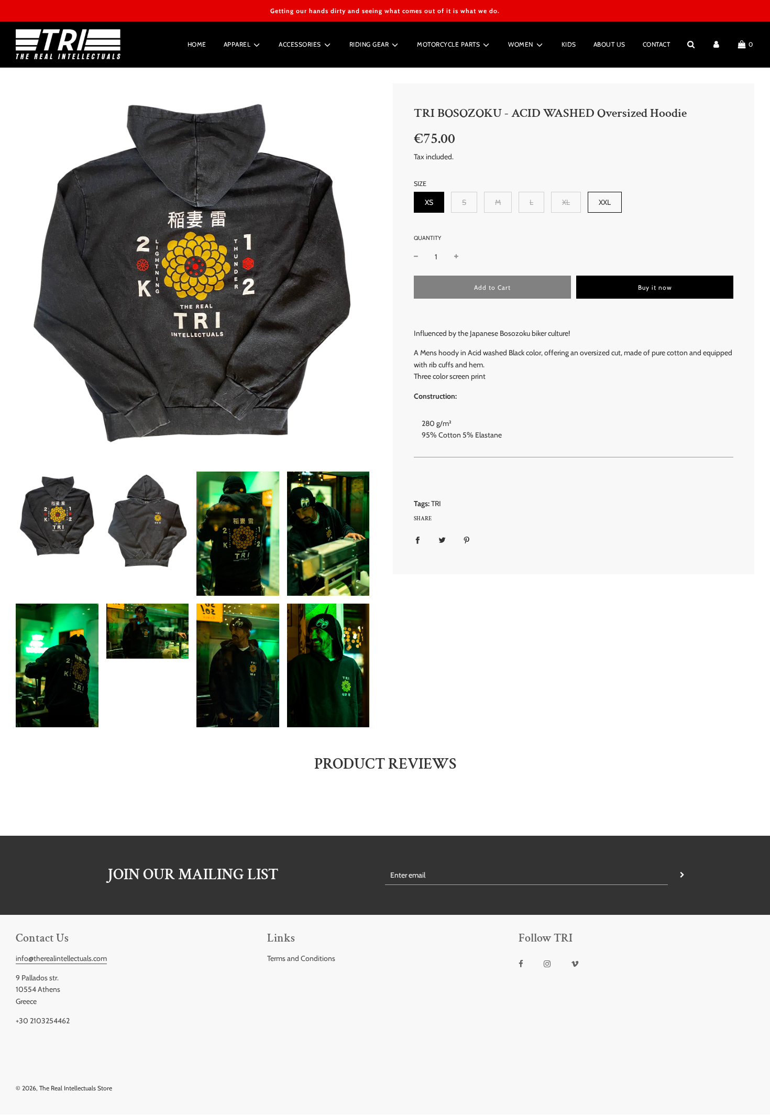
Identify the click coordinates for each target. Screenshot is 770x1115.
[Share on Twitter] (442, 539)
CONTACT (656, 44)
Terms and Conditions (301, 958)
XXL (605, 202)
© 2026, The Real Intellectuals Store (64, 1088)
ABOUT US (609, 44)
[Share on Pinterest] (466, 539)
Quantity (427, 238)
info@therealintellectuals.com (61, 958)
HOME (197, 44)
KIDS (569, 44)
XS (429, 202)
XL (566, 202)
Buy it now (655, 287)
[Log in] (716, 44)
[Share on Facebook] (417, 539)
